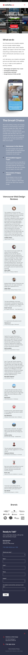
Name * (4, 558)
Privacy (18, 648)
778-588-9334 (10, 644)
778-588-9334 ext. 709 (10, 547)
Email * (4, 565)
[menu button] (24, 5)
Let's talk (14, 26)
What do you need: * (7, 552)
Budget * (5, 578)
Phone (4, 571)
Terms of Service (12, 648)
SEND (5, 594)
